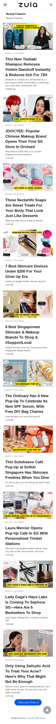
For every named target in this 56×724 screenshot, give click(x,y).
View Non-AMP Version (36, 718)
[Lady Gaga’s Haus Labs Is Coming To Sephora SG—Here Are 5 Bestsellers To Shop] (28, 574)
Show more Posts (27, 702)
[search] (51, 5)
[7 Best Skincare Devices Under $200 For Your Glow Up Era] (28, 243)
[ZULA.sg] (28, 4)
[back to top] (47, 710)
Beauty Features (14, 53)
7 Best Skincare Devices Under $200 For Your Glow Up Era (26, 271)
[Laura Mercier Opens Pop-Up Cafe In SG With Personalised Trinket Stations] (28, 505)
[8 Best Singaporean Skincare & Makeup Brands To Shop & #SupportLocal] (28, 304)
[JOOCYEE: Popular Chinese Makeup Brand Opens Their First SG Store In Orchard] (28, 108)
